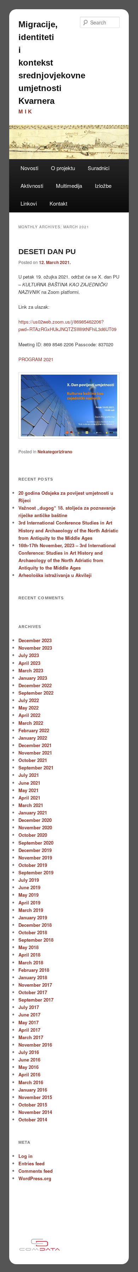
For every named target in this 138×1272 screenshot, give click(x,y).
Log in (25, 1156)
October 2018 (32, 932)
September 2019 (35, 872)
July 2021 (28, 775)
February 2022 (33, 730)
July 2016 (28, 1052)
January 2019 (32, 917)
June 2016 (29, 1059)
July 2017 (28, 1007)
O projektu (63, 168)
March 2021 (30, 805)
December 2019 (35, 850)
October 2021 (32, 760)
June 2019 (29, 887)
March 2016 (30, 1082)
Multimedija (69, 185)
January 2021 (32, 812)
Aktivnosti (32, 185)
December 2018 (35, 924)
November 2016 (35, 1044)
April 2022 (29, 715)
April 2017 (29, 1029)
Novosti (29, 168)
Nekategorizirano (55, 451)
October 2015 (32, 1104)
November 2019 (35, 857)
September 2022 (35, 692)
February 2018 (33, 969)
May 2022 (28, 707)
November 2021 (35, 752)
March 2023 (30, 670)
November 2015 (35, 1097)
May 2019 (28, 894)
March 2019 (30, 910)
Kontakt (58, 203)
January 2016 (32, 1089)
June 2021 (29, 782)
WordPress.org (34, 1178)
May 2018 (28, 947)
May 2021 (28, 790)
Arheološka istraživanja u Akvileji (55, 575)
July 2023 (28, 655)
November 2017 (35, 984)
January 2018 (32, 977)
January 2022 (32, 737)
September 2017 (35, 999)
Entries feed (31, 1163)
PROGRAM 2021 (35, 359)
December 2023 (35, 640)
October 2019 (32, 865)
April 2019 (29, 902)
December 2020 (35, 820)
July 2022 (28, 700)
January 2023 (32, 677)
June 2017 (29, 1014)
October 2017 (32, 992)
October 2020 (32, 834)
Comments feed (35, 1170)
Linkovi (29, 203)
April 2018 (29, 954)
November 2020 (35, 827)
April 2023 (29, 663)
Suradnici (98, 168)
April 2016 (29, 1074)
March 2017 (30, 1037)
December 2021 (35, 745)
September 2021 (35, 767)
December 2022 (35, 685)
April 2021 (29, 797)
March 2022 (30, 722)
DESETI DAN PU (47, 251)
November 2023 (35, 647)
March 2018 (30, 962)
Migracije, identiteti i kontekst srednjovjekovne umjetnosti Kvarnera (51, 62)
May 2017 (28, 1022)
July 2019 (28, 879)
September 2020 (35, 842)
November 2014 (35, 1112)
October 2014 (32, 1119)
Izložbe (103, 185)
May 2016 (28, 1067)
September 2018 (35, 939)
